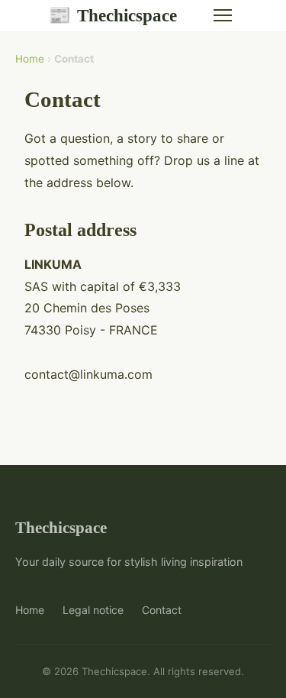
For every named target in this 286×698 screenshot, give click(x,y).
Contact (162, 609)
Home (29, 59)
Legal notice (93, 609)
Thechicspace (112, 15)
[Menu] (222, 15)
